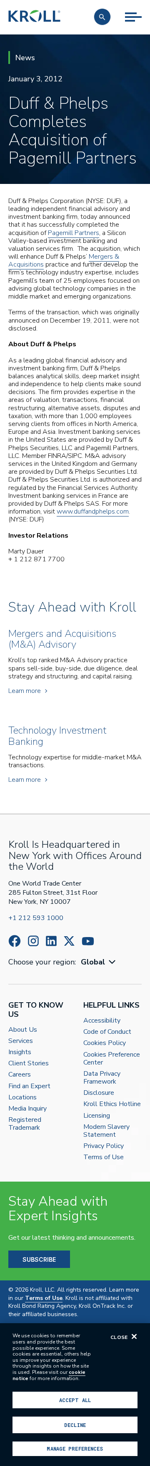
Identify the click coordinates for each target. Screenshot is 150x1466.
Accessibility (101, 1021)
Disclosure (98, 1093)
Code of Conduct (107, 1032)
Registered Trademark (24, 1124)
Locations (22, 1097)
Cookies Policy (104, 1043)
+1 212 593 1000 (35, 918)
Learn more (24, 691)
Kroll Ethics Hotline (112, 1104)
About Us (22, 1030)
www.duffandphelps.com (93, 511)
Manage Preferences (75, 1448)
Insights (19, 1052)
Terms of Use (103, 1157)
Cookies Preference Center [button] (111, 1059)
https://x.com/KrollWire (69, 941)
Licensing (96, 1116)
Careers (19, 1075)
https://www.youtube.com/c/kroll (88, 941)
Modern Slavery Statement (106, 1131)
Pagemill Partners (73, 232)
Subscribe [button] (39, 1259)
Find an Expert (29, 1086)
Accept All (75, 1400)
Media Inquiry (27, 1109)
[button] (102, 16)
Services (20, 1041)
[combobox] (99, 962)
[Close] (134, 1336)
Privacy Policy (103, 1146)
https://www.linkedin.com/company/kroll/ (51, 941)
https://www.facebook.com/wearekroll (14, 941)
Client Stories (28, 1063)
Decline (75, 1425)
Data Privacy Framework (101, 1078)
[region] (75, 1394)
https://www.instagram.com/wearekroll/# (33, 941)
